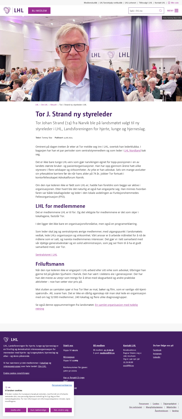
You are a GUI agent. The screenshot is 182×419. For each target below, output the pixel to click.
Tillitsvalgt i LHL (145, 2)
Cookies (156, 403)
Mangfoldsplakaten (154, 407)
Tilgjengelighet (169, 403)
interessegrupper (12, 366)
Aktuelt (53, 104)
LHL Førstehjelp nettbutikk (111, 2)
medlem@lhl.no (107, 353)
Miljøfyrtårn (171, 407)
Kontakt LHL (160, 2)
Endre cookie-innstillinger (16, 373)
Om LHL (44, 104)
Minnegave (68, 356)
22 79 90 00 (108, 350)
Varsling (175, 410)
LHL (37, 104)
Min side (175, 2)
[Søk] (160, 10)
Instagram (157, 353)
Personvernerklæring (62, 385)
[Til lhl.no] (13, 10)
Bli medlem (39, 10)
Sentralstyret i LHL (46, 254)
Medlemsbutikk (90, 2)
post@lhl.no (128, 365)
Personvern (144, 403)
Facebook (157, 350)
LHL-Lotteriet (130, 2)
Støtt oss (68, 345)
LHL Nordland (132, 150)
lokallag (44, 362)
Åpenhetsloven (161, 410)
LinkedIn (156, 357)
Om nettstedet (135, 407)
